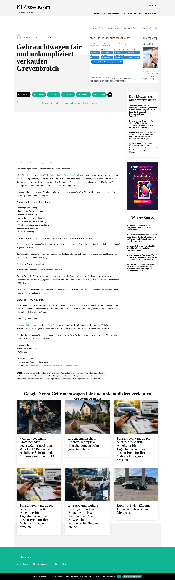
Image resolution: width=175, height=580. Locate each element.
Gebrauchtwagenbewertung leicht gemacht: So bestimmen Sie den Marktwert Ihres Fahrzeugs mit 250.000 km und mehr (140, 267)
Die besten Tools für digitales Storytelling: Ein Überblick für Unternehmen (139, 228)
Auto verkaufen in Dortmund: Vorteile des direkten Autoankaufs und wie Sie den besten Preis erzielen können (142, 257)
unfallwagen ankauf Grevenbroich (58, 379)
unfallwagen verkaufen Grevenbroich (86, 379)
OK (119, 576)
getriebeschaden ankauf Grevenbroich (91, 376)
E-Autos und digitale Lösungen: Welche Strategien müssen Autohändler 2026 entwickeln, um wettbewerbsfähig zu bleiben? (83, 516)
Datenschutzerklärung (132, 576)
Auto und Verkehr (101, 78)
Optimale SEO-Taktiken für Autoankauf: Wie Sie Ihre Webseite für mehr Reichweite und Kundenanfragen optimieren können (143, 147)
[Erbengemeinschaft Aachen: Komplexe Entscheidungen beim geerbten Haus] (87, 417)
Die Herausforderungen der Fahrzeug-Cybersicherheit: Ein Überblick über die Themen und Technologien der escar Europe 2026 (142, 238)
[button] (152, 5)
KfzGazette (26, 37)
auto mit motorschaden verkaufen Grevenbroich (41, 373)
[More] (109, 94)
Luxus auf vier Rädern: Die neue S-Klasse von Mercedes (133, 508)
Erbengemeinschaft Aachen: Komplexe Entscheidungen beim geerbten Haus (83, 443)
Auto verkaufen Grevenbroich (62, 175)
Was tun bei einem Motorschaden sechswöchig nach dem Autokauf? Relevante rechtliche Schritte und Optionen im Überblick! (37, 447)
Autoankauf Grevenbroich (28, 325)
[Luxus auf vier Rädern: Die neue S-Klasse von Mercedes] (136, 484)
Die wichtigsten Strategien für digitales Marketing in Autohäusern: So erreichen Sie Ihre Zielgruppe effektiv (141, 124)
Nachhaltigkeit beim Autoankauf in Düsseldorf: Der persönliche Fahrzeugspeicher (141, 248)
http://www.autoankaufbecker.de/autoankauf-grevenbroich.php (53, 365)
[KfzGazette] (19, 37)
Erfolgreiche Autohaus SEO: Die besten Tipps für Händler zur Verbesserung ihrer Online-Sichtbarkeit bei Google (142, 135)
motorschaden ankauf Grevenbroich (30, 379)
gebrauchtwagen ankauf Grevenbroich (61, 376)
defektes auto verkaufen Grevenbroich (31, 376)
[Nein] (172, 576)
